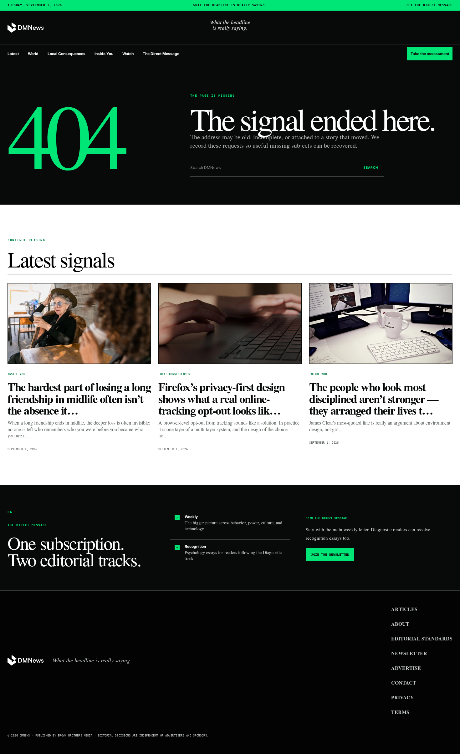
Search (370, 167)
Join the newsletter (330, 554)
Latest (13, 53)
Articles (404, 609)
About (400, 623)
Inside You (104, 53)
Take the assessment (430, 53)
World (33, 53)
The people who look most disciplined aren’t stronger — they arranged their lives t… (373, 398)
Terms (400, 712)
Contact (403, 682)
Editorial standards (421, 638)
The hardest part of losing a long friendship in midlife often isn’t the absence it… (79, 398)
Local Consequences (66, 53)
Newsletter (409, 653)
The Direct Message (161, 53)
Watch (128, 53)
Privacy (402, 697)
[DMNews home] (26, 28)
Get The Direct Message (429, 5)
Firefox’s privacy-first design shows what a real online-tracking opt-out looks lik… (221, 398)
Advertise (406, 667)
